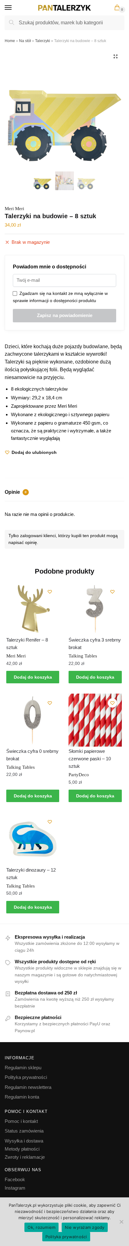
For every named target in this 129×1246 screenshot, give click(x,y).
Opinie (16, 492)
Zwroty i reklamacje (25, 1157)
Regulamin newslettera (28, 1087)
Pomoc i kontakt (21, 1121)
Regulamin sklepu (23, 1067)
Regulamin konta (22, 1096)
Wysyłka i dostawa (24, 1140)
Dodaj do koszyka (33, 677)
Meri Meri (14, 208)
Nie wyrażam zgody (84, 1227)
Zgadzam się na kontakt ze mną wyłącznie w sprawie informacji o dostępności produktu (60, 297)
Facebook (15, 1179)
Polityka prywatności (26, 1077)
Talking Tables (83, 655)
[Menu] (14, 7)
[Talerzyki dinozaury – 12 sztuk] (32, 838)
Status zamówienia (24, 1130)
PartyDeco (79, 774)
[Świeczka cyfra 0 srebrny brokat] (32, 720)
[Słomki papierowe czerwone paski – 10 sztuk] (95, 720)
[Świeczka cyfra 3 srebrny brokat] (95, 608)
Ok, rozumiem (41, 1227)
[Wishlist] (49, 591)
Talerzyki (42, 41)
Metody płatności (22, 1149)
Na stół (25, 41)
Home (10, 41)
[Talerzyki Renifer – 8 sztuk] (32, 608)
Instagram (15, 1188)
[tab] (64, 492)
